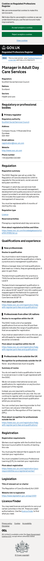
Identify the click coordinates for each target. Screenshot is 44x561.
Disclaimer (6, 526)
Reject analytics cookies (22, 34)
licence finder (27, 511)
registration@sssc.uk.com (13, 143)
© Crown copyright (22, 555)
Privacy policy (7, 523)
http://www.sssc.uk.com (12, 150)
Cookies (17, 523)
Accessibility (27, 523)
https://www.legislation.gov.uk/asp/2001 (19, 496)
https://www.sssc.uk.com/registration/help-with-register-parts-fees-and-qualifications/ (20, 306)
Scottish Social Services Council (15, 122)
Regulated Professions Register (17, 52)
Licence (5, 214)
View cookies (22, 40)
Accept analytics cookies (22, 27)
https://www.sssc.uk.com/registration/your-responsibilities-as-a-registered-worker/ (20, 469)
